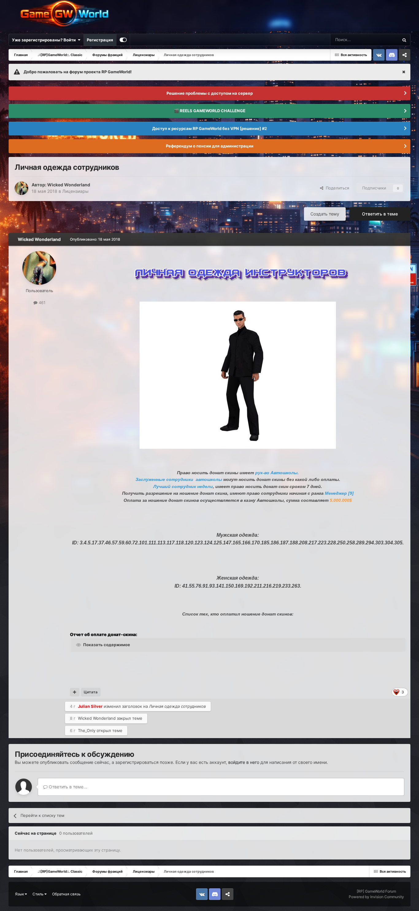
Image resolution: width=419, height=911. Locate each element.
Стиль (38, 894)
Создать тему (324, 213)
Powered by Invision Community (376, 896)
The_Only (86, 730)
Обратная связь (66, 894)
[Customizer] (123, 40)
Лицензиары (75, 191)
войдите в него (243, 762)
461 (41, 302)
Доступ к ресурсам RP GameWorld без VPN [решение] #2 (209, 128)
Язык (20, 894)
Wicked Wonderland (68, 184)
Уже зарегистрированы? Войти (45, 39)
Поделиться (336, 187)
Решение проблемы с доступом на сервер (210, 93)
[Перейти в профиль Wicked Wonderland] (21, 188)
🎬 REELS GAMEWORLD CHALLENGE (209, 110)
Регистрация (100, 39)
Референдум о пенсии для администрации (209, 145)
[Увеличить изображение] (240, 272)
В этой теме (379, 39)
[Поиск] (404, 40)
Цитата (91, 692)
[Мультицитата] (74, 692)
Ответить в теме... (67, 786)
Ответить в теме (380, 213)
